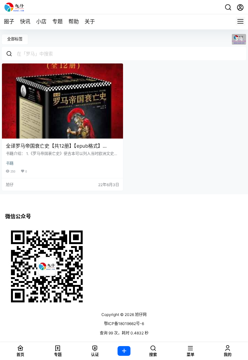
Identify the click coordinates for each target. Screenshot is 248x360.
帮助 (73, 21)
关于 (90, 21)
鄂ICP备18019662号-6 (124, 323)
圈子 (9, 21)
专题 (57, 21)
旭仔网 (140, 314)
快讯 (25, 21)
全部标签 (15, 39)
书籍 (10, 163)
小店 (41, 21)
